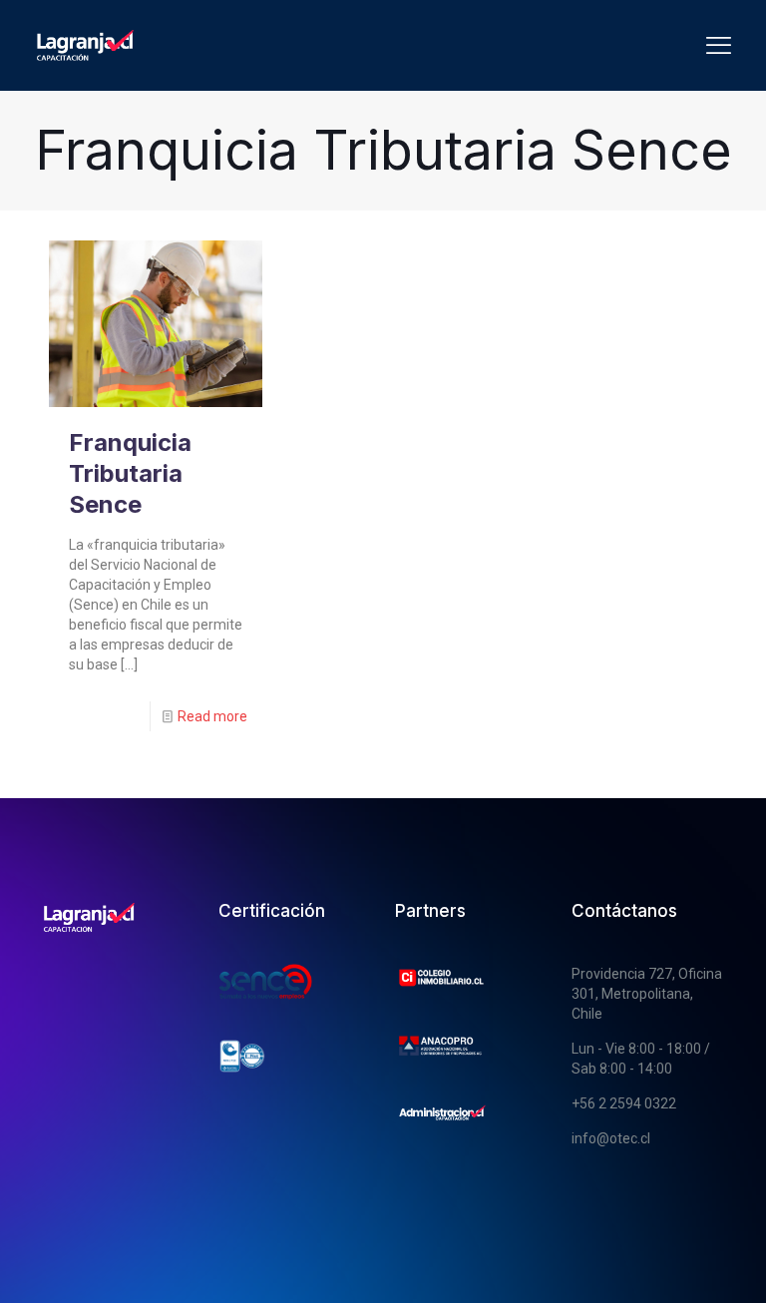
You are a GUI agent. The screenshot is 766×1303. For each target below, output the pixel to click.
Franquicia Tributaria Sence (130, 473)
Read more (212, 716)
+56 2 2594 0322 (624, 1103)
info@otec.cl (611, 1138)
